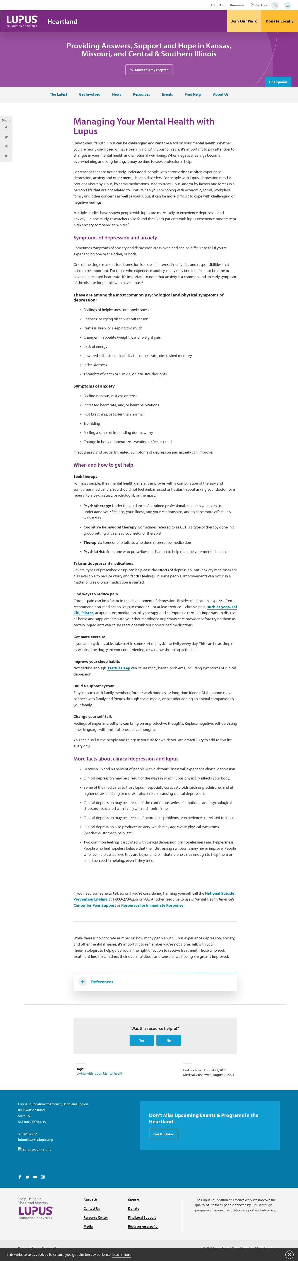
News (116, 94)
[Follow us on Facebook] (20, 1177)
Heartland (62, 21)
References (102, 981)
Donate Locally (280, 21)
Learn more (121, 1254)
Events (167, 94)
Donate (133, 1208)
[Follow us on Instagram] (43, 1177)
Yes (142, 1040)
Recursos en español (143, 1226)
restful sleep (118, 667)
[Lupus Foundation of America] (22, 21)
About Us (217, 5)
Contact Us (92, 1208)
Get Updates (163, 1134)
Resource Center (96, 1217)
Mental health (113, 1073)
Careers (133, 1199)
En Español (278, 82)
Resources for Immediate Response (152, 905)
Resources (237, 5)
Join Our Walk (244, 21)
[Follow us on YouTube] (35, 1177)
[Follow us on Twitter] (27, 1177)
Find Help (193, 94)
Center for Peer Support (95, 905)
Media (88, 1226)
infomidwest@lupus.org (35, 1139)
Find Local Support (142, 1217)
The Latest (58, 94)
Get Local (262, 5)
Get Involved (89, 94)
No (168, 1040)
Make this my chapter (151, 70)
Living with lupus (89, 1073)
